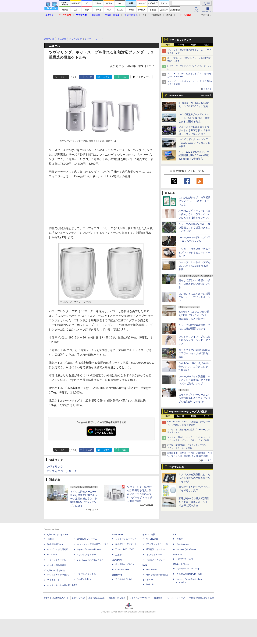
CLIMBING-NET (122, 569)
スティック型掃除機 (151, 15)
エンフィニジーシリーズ (61, 471)
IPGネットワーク (181, 564)
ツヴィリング (54, 466)
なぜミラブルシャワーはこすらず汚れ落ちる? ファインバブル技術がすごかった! (194, 398)
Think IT (51, 539)
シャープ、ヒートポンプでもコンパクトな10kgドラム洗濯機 (194, 266)
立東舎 (118, 554)
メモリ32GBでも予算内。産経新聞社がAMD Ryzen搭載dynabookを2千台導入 (194, 155)
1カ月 (206, 44)
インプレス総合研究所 (57, 549)
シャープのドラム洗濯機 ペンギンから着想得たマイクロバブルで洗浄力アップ (194, 380)
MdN (144, 565)
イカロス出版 (148, 534)
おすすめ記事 (176, 467)
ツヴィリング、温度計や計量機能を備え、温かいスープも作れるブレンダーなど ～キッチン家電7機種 (139, 493)
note (124, 77)
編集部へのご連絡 (117, 598)
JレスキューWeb (154, 554)
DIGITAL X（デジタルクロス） (91, 560)
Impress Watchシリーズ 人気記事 (188, 411)
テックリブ (147, 580)
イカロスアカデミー (155, 560)
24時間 (180, 44)
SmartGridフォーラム (87, 539)
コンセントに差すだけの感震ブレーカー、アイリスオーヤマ (194, 297)
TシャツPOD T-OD (124, 549)
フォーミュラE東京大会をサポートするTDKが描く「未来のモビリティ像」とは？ (194, 130)
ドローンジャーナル (56, 560)
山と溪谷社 (117, 560)
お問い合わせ (78, 598)
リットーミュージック (125, 539)
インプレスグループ (175, 598)
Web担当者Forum (55, 544)
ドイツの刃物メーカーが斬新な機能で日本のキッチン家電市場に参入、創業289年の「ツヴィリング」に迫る (83, 498)
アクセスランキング (180, 40)
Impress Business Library (89, 549)
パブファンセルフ (185, 559)
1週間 (193, 44)
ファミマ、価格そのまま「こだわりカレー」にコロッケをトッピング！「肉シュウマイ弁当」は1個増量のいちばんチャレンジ (189, 440)
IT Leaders (52, 554)
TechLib (150, 584)
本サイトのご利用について (56, 598)
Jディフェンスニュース (157, 544)
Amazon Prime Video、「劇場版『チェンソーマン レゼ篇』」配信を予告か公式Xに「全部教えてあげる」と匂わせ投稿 (188, 424)
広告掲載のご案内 (96, 598)
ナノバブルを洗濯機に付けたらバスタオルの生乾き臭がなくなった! (194, 478)
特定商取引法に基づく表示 (201, 598)
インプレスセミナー (86, 554)
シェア (89, 77)
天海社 (180, 539)
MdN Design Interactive (157, 575)
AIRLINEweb (152, 539)
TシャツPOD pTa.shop (188, 568)
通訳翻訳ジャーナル (155, 549)
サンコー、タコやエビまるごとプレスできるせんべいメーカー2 (194, 252)
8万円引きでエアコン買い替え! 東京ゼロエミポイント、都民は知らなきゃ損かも (194, 315)
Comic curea (183, 544)
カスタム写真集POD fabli (189, 574)
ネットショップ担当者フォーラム (92, 544)
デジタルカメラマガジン (58, 575)
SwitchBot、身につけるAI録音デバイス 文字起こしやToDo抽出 (194, 367)
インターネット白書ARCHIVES (62, 585)
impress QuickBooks (186, 549)
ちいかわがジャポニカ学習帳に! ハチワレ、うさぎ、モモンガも (194, 201)
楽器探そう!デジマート (126, 544)
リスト (74, 77)
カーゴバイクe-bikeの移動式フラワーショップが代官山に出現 (194, 353)
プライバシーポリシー (139, 598)
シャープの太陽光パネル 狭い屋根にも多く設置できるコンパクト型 (194, 227)
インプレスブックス (86, 574)
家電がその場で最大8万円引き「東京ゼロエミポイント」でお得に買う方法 (194, 502)
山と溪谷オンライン (124, 564)
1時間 (167, 44)
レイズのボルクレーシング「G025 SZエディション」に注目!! (194, 143)
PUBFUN (177, 554)
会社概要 (158, 598)
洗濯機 (169, 15)
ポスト (63, 77)
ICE (175, 534)
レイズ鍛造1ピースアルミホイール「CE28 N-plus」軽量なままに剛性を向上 (194, 118)
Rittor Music (118, 534)
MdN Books (151, 569)
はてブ (106, 77)
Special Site (176, 95)
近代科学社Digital (123, 579)
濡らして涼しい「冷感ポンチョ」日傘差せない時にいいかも (194, 284)
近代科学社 (117, 575)
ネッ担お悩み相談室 (56, 565)
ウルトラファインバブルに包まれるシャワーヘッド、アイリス (194, 340)
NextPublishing (84, 579)
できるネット (53, 580)
